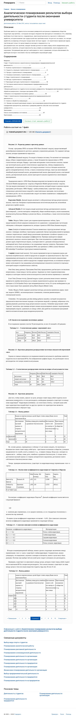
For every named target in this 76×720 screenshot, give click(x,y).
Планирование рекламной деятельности (20, 649)
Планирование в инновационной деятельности (22, 653)
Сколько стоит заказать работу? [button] (37, 121)
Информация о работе (33, 630)
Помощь (56, 3)
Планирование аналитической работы (19, 646)
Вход (50, 3)
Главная (6, 9)
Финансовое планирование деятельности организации (25, 670)
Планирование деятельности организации (20, 656)
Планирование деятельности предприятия (20, 663)
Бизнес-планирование (18, 9)
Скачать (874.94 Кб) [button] (13, 121)
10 (55, 618)
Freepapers (17, 714)
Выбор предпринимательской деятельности (21, 673)
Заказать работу (68, 3)
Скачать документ (43, 132)
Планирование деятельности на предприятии (22, 680)
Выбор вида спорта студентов (15, 642)
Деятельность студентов (13, 693)
